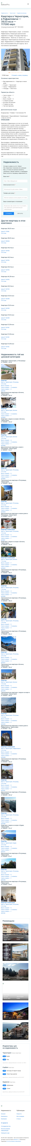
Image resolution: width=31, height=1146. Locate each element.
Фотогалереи (20, 1116)
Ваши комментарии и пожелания (12, 201)
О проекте (4, 1123)
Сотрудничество (6, 1126)
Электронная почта (9, 185)
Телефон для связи (9, 193)
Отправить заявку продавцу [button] (19, 75)
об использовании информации (13, 1141)
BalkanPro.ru (16, 1139)
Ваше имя (6, 176)
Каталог (3, 1114)
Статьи (19, 1119)
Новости (19, 1114)
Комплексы (4, 1116)
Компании (4, 1119)
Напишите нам (5, 1133)
